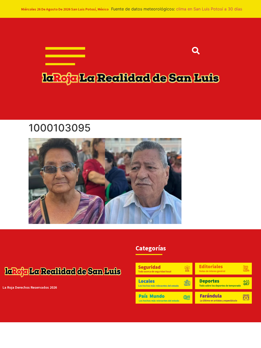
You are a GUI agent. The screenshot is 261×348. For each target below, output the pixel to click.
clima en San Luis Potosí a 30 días (209, 8)
